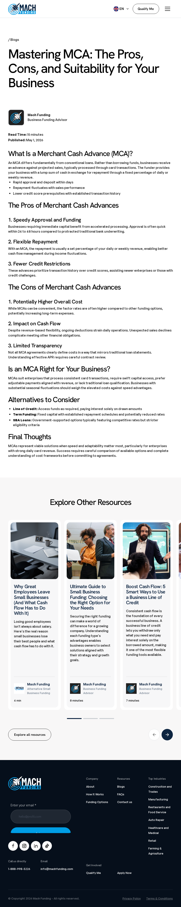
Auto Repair (156, 820)
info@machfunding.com (57, 869)
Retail (152, 840)
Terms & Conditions (159, 898)
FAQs (120, 794)
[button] (121, 8)
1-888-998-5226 (19, 869)
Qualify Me (93, 873)
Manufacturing (158, 799)
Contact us (124, 802)
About (90, 786)
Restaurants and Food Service (159, 809)
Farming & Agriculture (155, 851)
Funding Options (97, 802)
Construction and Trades (160, 789)
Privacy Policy (132, 898)
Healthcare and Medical (158, 830)
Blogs (121, 786)
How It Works (95, 794)
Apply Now (124, 873)
